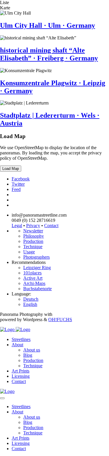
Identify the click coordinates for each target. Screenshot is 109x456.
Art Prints (20, 370)
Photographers (36, 257)
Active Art (32, 278)
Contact (51, 225)
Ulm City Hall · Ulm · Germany (47, 25)
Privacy (33, 225)
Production (33, 241)
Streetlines (21, 339)
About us (31, 349)
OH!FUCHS (60, 319)
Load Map (10, 168)
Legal (17, 225)
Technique (32, 246)
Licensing (21, 376)
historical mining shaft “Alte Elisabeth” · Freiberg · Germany (49, 54)
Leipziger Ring (37, 267)
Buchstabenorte (37, 288)
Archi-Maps (34, 283)
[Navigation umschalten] (2, 398)
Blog (27, 355)
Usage (29, 251)
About (17, 344)
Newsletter (33, 230)
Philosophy (33, 236)
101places (32, 272)
